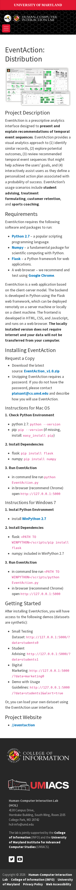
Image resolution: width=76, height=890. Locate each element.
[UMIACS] (37, 784)
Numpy (17, 247)
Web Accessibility (58, 884)
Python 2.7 (21, 236)
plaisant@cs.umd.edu (30, 393)
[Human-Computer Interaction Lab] (31, 18)
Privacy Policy (33, 884)
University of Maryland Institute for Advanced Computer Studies (37, 842)
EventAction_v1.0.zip (42, 371)
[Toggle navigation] (6, 28)
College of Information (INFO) (32, 879)
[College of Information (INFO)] (38, 755)
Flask (16, 258)
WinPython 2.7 (34, 518)
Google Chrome (41, 275)
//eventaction (23, 725)
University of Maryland (38, 5)
